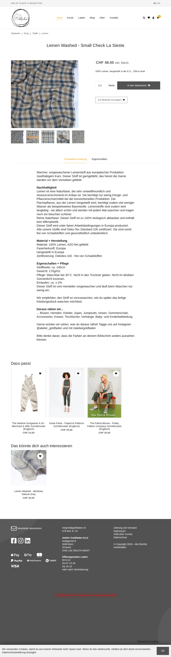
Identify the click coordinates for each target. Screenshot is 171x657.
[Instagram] (20, 541)
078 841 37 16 (70, 531)
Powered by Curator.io (148, 641)
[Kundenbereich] (153, 18)
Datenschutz (120, 537)
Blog (92, 17)
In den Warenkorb (137, 85)
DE (155, 3)
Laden (81, 17)
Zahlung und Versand (125, 527)
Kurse (70, 17)
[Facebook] (13, 541)
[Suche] (144, 18)
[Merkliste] (148, 18)
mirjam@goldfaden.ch (74, 527)
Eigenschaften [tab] (99, 159)
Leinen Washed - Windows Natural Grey (28, 493)
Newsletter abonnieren (29, 528)
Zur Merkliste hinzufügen (110, 100)
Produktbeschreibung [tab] (75, 159)
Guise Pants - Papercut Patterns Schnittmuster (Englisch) (66, 425)
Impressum (120, 531)
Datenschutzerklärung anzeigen (19, 652)
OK (163, 650)
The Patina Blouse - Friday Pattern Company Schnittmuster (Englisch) (104, 426)
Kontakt (114, 17)
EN (159, 3)
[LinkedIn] (27, 541)
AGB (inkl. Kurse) (123, 534)
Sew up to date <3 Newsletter (26, 3)
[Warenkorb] (157, 18)
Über (102, 17)
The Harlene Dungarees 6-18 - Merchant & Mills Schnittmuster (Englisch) (28, 426)
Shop (59, 17)
